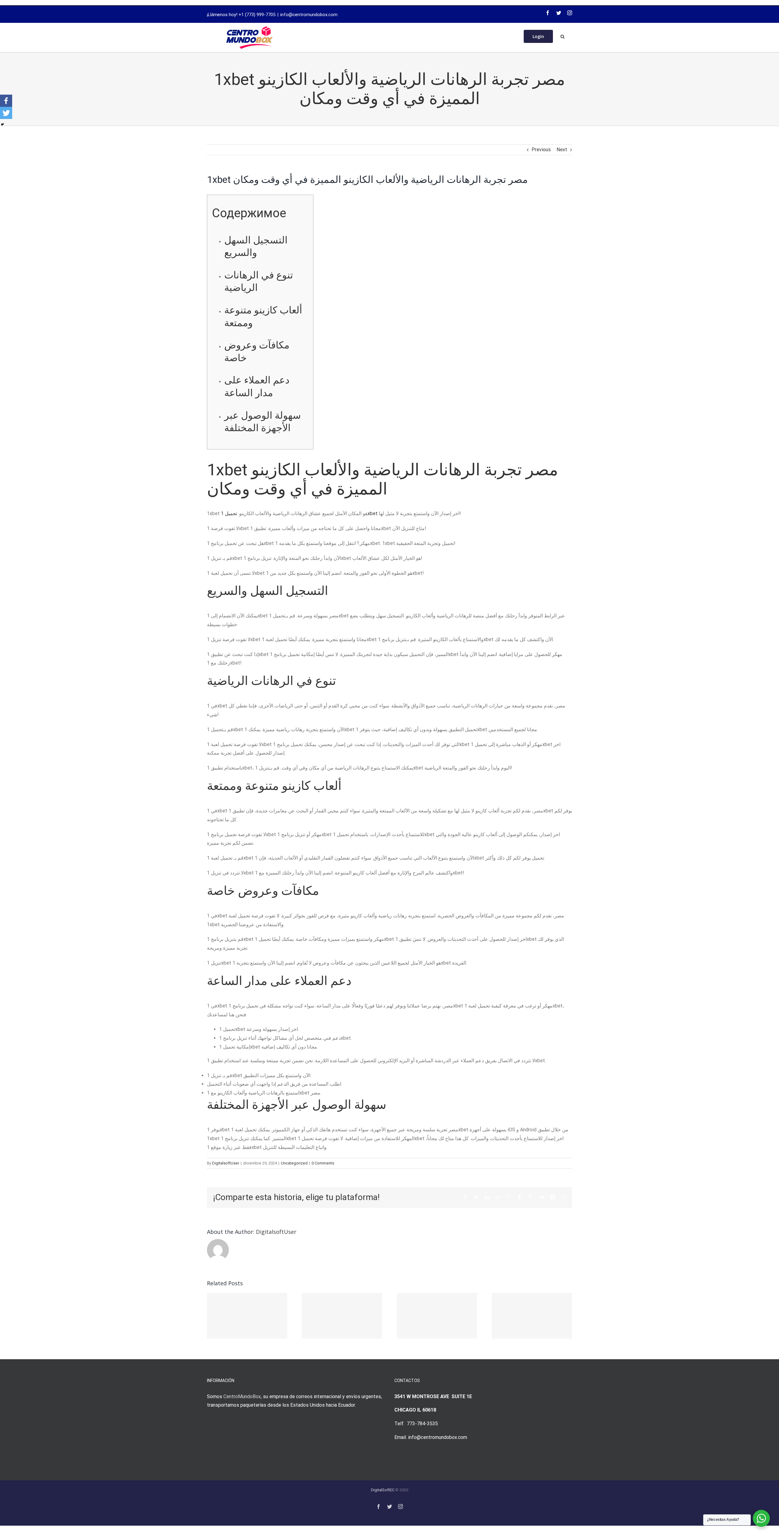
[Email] (563, 1197)
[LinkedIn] (487, 1197)
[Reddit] (498, 1197)
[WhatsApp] (509, 1197)
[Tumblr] (519, 1197)
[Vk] (541, 1197)
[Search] (562, 36)
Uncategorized (294, 1163)
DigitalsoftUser (225, 1163)
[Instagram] (569, 12)
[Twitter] (558, 12)
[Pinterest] (530, 1197)
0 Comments (323, 1163)
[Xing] (552, 1197)
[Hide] (2, 124)
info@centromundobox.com (308, 14)
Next (562, 149)
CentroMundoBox (242, 1396)
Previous (541, 149)
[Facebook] (547, 12)
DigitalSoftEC (382, 1490)
